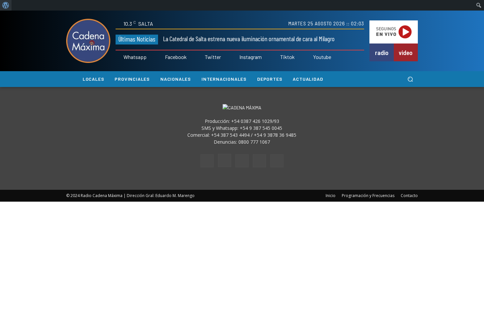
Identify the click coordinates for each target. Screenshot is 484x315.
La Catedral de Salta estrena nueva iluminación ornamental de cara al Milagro (249, 39)
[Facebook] (160, 57)
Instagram (250, 57)
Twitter (213, 57)
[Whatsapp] (119, 57)
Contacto (409, 195)
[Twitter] (200, 57)
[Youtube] (308, 57)
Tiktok (287, 57)
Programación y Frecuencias (368, 195)
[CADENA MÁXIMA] (88, 41)
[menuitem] (6, 5)
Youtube (322, 57)
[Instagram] (234, 57)
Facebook (176, 57)
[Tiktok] (275, 57)
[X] (259, 160)
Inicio (331, 195)
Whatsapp (135, 57)
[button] (410, 79)
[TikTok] (242, 160)
